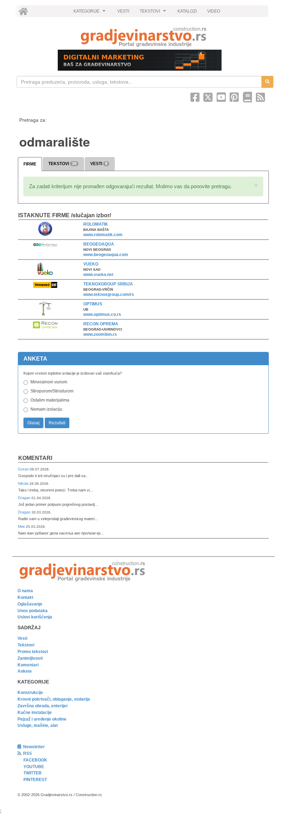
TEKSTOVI (154, 13)
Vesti (22, 638)
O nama (25, 590)
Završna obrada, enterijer (43, 705)
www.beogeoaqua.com (105, 254)
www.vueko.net (98, 274)
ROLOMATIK (95, 224)
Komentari (35, 458)
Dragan (24, 498)
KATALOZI (187, 11)
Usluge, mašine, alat (38, 725)
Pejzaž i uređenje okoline (42, 719)
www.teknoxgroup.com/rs (108, 294)
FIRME (29, 164)
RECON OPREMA (100, 323)
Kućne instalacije (35, 712)
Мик (22, 526)
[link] (143, 37)
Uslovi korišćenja (35, 617)
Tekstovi (26, 645)
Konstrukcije (30, 692)
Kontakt (25, 597)
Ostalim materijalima (49, 400)
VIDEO (213, 11)
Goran (24, 469)
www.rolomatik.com (102, 234)
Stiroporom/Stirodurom (52, 391)
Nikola (23, 483)
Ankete (25, 671)
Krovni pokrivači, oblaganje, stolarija (54, 699)
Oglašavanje (30, 604)
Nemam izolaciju (46, 409)
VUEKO (90, 264)
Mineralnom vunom (48, 382)
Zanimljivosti (30, 658)
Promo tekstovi (33, 651)
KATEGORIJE (90, 13)
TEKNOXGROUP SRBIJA (108, 284)
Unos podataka (33, 610)
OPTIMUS (92, 304)
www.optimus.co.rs (102, 314)
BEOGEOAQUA (98, 244)
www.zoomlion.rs (100, 334)
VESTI (123, 11)
